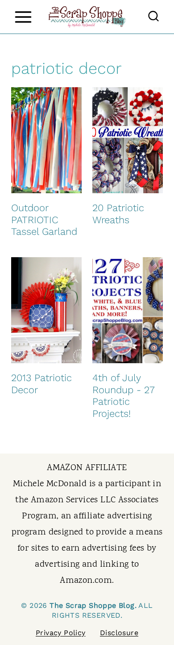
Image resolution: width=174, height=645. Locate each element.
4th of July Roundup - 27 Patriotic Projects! (123, 395)
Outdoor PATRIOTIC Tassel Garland (44, 219)
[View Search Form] (153, 17)
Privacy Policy (61, 632)
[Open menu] (23, 16)
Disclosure (119, 632)
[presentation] (46, 140)
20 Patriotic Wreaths (118, 213)
